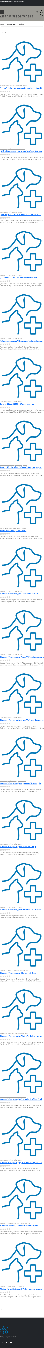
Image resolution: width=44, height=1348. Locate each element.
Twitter (6, 1342)
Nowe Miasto (12, 970)
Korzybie (10, 1097)
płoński (25, 85)
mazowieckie (18, 85)
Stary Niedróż (22, 781)
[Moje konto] (42, 12)
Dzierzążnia (3, 1033)
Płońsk (10, 338)
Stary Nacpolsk (25, 1223)
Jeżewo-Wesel (4, 528)
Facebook (2, 1342)
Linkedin (11, 1342)
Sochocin (16, 149)
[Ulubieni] (42, 15)
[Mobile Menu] (2, 12)
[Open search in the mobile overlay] (37, 12)
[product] (22, 61)
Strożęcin (21, 1286)
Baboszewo (3, 85)
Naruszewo (11, 1223)
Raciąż (15, 212)
